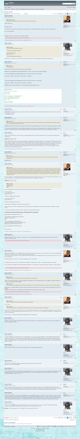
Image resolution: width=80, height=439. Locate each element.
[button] (59, 13)
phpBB (38, 428)
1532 (68, 244)
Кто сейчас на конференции (9, 422)
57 (67, 134)
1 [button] (62, 13)
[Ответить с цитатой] (61, 16)
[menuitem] (9, 7)
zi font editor (33, 336)
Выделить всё (9, 89)
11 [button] (71, 13)
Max (64, 23)
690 (67, 25)
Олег (6, 44)
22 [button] (73, 13)
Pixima (7, 110)
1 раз (69, 54)
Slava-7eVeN (65, 61)
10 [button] (69, 13)
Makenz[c (64, 360)
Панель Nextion (8, 12)
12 (67, 119)
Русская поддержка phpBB (40, 429)
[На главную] (7, 3)
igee (64, 132)
